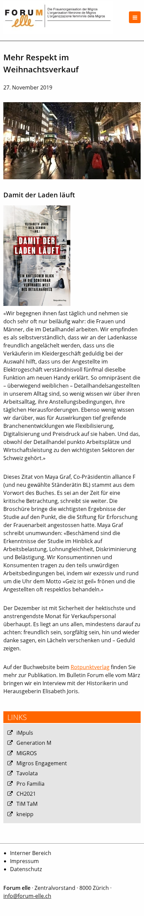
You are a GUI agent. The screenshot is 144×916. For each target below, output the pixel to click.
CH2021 (26, 793)
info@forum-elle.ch (27, 896)
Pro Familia (30, 783)
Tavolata (27, 773)
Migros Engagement (41, 763)
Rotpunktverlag (90, 667)
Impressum (24, 861)
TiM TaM (27, 803)
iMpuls (24, 732)
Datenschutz (26, 869)
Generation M (33, 742)
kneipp (24, 814)
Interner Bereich (30, 853)
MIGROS (26, 753)
